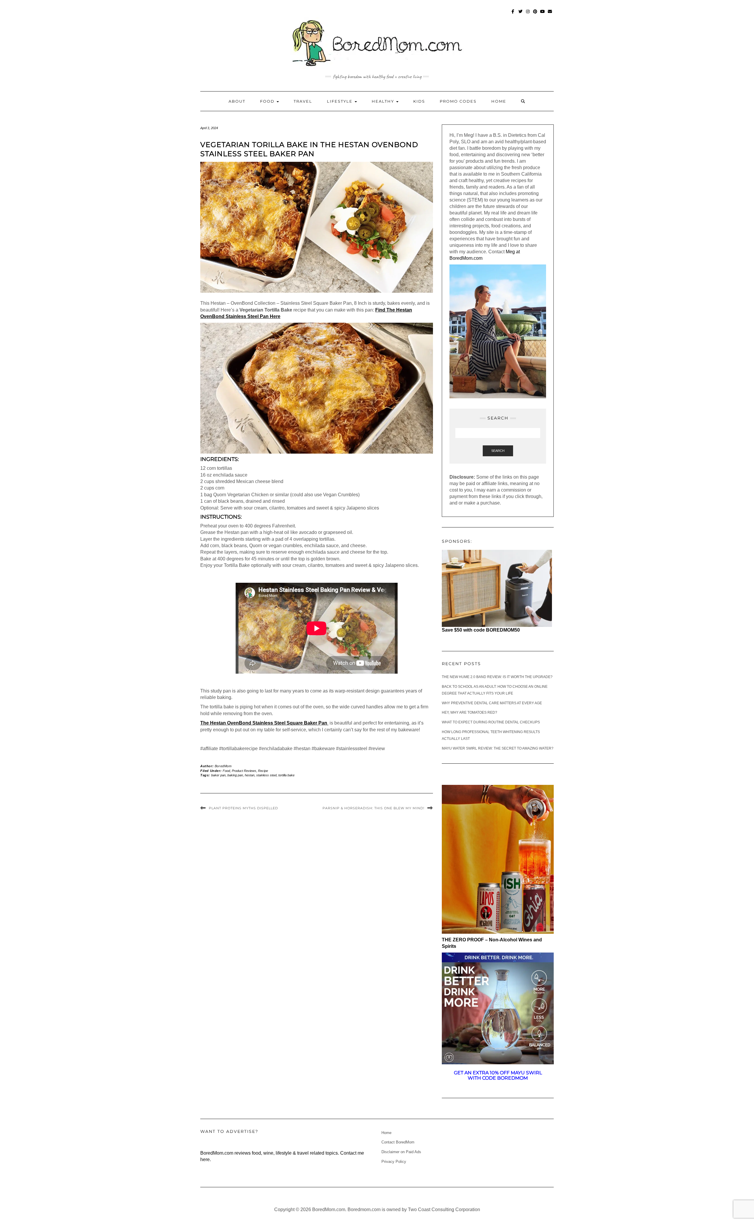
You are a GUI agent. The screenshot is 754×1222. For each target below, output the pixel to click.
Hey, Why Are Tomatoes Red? (469, 712)
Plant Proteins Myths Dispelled (243, 808)
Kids (419, 101)
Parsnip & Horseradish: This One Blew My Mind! (373, 808)
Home (498, 101)
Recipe (263, 771)
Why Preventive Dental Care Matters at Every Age (492, 703)
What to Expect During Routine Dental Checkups (491, 722)
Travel (303, 101)
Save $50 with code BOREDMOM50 (481, 629)
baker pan (218, 775)
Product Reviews (244, 771)
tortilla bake (286, 775)
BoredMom (223, 766)
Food (268, 101)
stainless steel (266, 775)
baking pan (235, 775)
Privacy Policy (393, 1161)
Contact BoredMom (397, 1142)
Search (498, 450)
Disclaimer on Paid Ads (401, 1152)
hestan (249, 775)
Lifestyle (340, 101)
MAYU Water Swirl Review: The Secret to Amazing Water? (497, 748)
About (237, 101)
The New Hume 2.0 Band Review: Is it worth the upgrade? (497, 677)
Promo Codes (458, 101)
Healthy (384, 101)
